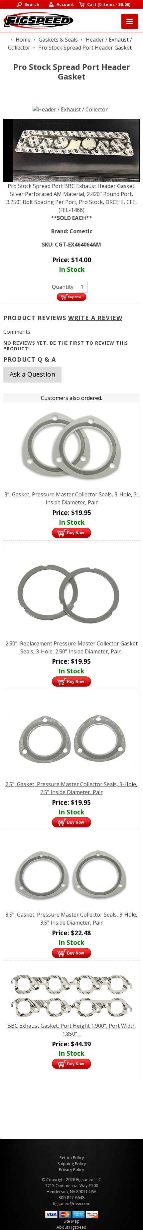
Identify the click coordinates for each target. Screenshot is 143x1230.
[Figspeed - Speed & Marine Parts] (38, 19)
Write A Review (95, 318)
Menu (129, 21)
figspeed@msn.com (71, 1203)
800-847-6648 (71, 1197)
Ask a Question (32, 374)
